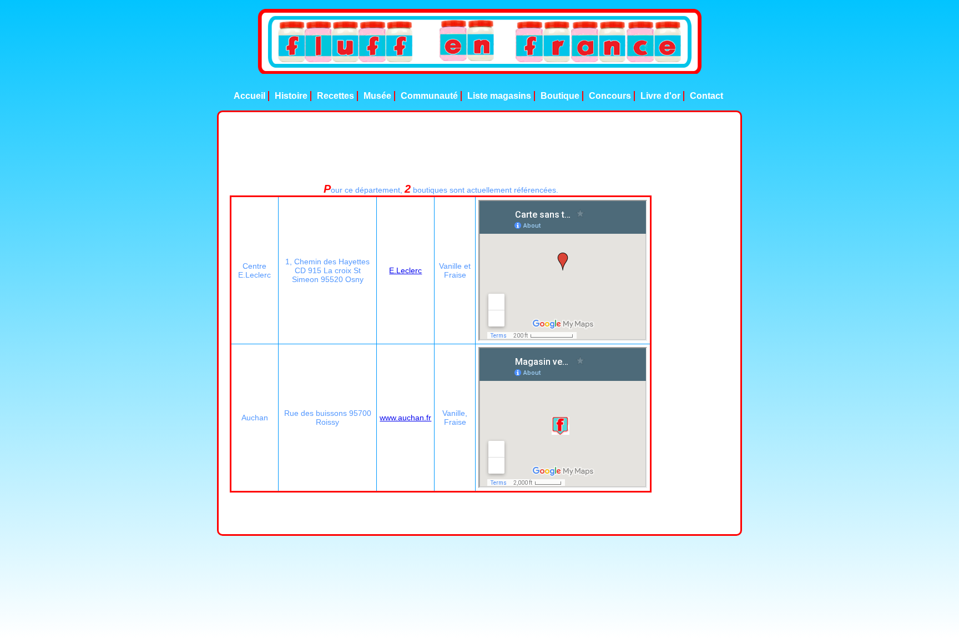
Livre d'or (660, 96)
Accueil (249, 96)
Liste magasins (499, 96)
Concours (610, 96)
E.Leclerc (405, 270)
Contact (706, 96)
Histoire (291, 96)
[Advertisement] (479, 148)
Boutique (560, 96)
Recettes (335, 96)
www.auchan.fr (405, 417)
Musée (377, 96)
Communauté (429, 96)
